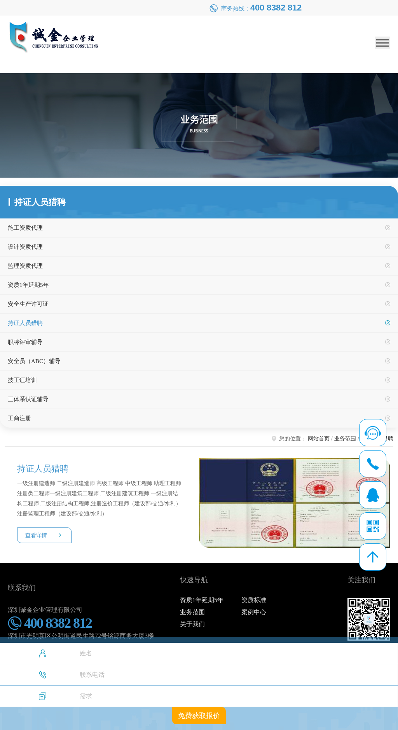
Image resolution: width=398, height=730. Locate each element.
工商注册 (19, 418)
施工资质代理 (25, 228)
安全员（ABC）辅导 (34, 361)
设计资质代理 (25, 247)
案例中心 (253, 612)
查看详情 (36, 535)
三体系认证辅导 (28, 399)
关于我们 (192, 624)
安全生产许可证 (28, 304)
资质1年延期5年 (28, 285)
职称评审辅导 (25, 342)
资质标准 (253, 600)
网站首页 (319, 439)
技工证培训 (22, 380)
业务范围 (345, 439)
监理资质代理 (25, 266)
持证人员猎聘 (25, 323)
